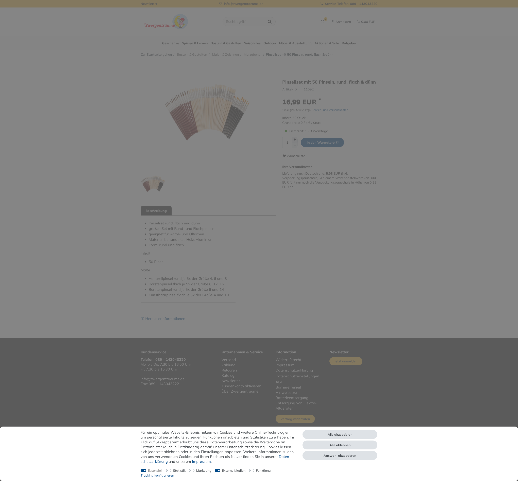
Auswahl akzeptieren (340, 455)
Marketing (203, 470)
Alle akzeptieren (340, 434)
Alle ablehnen (340, 445)
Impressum (201, 461)
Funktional (264, 470)
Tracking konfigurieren (157, 475)
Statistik (179, 470)
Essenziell (155, 470)
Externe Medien (233, 470)
